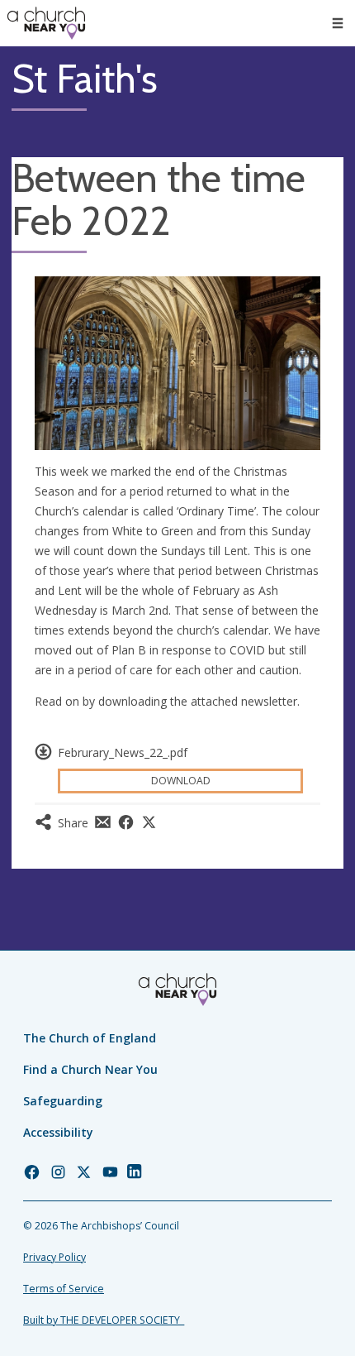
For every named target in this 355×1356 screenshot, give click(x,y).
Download (181, 781)
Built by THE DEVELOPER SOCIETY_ (103, 1320)
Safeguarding (62, 1101)
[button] (337, 23)
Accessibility (58, 1132)
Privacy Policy (54, 1257)
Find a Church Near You (90, 1069)
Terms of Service (63, 1289)
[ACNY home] (46, 23)
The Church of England (89, 1038)
